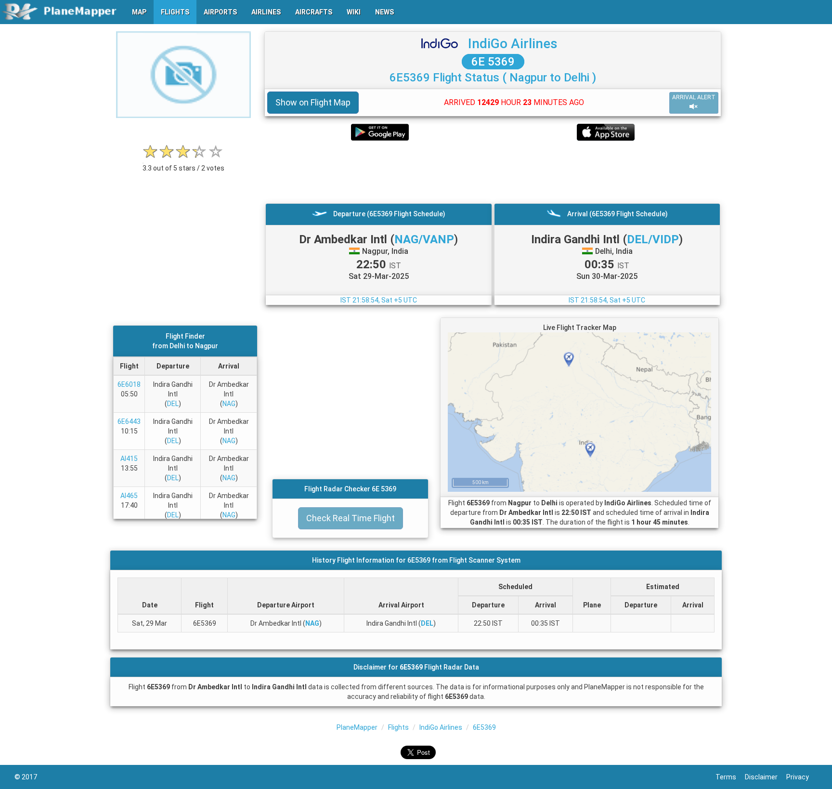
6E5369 (484, 727)
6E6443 (129, 421)
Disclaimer (765, 777)
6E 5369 (493, 61)
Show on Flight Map (313, 102)
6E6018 (129, 384)
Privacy (802, 777)
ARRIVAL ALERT (693, 97)
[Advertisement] (492, 172)
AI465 (129, 496)
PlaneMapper (357, 727)
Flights (398, 727)
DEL (173, 404)
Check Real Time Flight (350, 518)
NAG (228, 404)
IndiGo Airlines (513, 44)
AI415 (129, 458)
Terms (730, 777)
